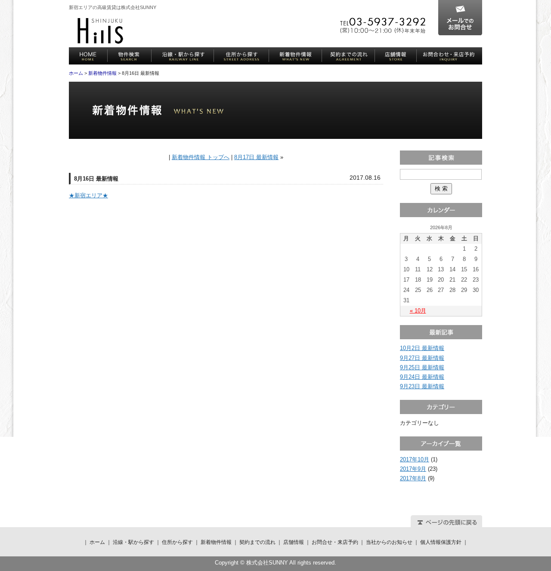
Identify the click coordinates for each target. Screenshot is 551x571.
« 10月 (418, 310)
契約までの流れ (348, 55)
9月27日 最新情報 (422, 358)
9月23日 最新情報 (422, 386)
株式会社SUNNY (100, 31)
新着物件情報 (295, 55)
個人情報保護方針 (440, 542)
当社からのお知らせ (389, 542)
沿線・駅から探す (183, 55)
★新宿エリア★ (88, 195)
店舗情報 (396, 55)
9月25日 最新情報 (422, 367)
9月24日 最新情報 (422, 377)
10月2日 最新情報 (422, 348)
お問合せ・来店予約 (449, 55)
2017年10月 (414, 459)
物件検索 (130, 55)
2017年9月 (413, 469)
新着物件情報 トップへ (200, 157)
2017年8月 (413, 478)
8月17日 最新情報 (256, 157)
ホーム (88, 55)
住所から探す (241, 55)
